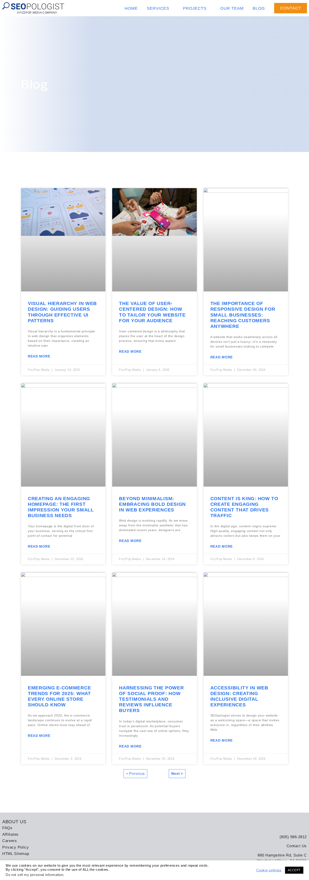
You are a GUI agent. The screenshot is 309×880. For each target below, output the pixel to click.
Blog (259, 8)
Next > (177, 774)
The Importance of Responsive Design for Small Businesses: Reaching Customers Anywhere (242, 315)
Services (158, 8)
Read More (39, 356)
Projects (195, 8)
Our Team (232, 8)
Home (131, 8)
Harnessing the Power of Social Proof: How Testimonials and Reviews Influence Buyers (151, 699)
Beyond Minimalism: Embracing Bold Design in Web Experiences (152, 504)
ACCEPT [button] (294, 870)
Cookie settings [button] (269, 870)
